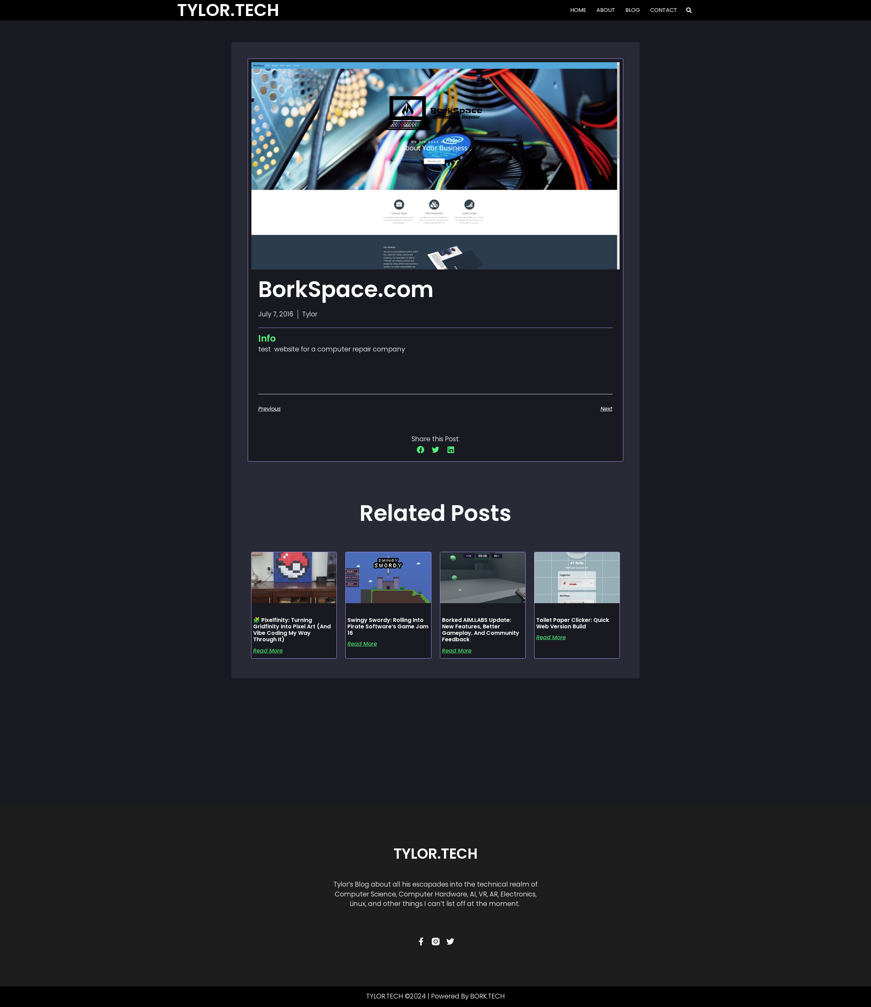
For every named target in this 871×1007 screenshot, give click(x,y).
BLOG (632, 10)
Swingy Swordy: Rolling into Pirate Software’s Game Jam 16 (387, 626)
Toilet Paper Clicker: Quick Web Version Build (572, 623)
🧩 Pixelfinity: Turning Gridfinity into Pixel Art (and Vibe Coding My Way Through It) (292, 630)
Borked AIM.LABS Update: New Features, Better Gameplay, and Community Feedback (480, 630)
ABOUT (605, 10)
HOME (578, 10)
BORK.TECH (487, 996)
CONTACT (663, 10)
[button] (689, 10)
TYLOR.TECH (436, 854)
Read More (268, 651)
